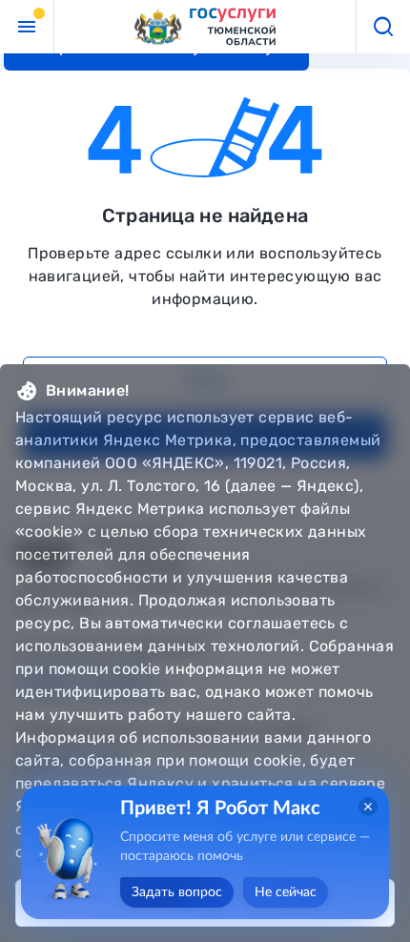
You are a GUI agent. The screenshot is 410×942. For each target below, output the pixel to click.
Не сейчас (286, 892)
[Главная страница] (205, 27)
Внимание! (88, 390)
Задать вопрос (177, 892)
